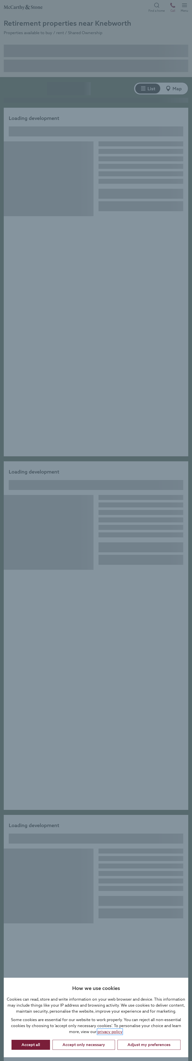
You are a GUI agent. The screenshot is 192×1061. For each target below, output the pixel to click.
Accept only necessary (83, 1044)
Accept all (31, 1044)
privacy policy (110, 1031)
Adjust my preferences (149, 1044)
